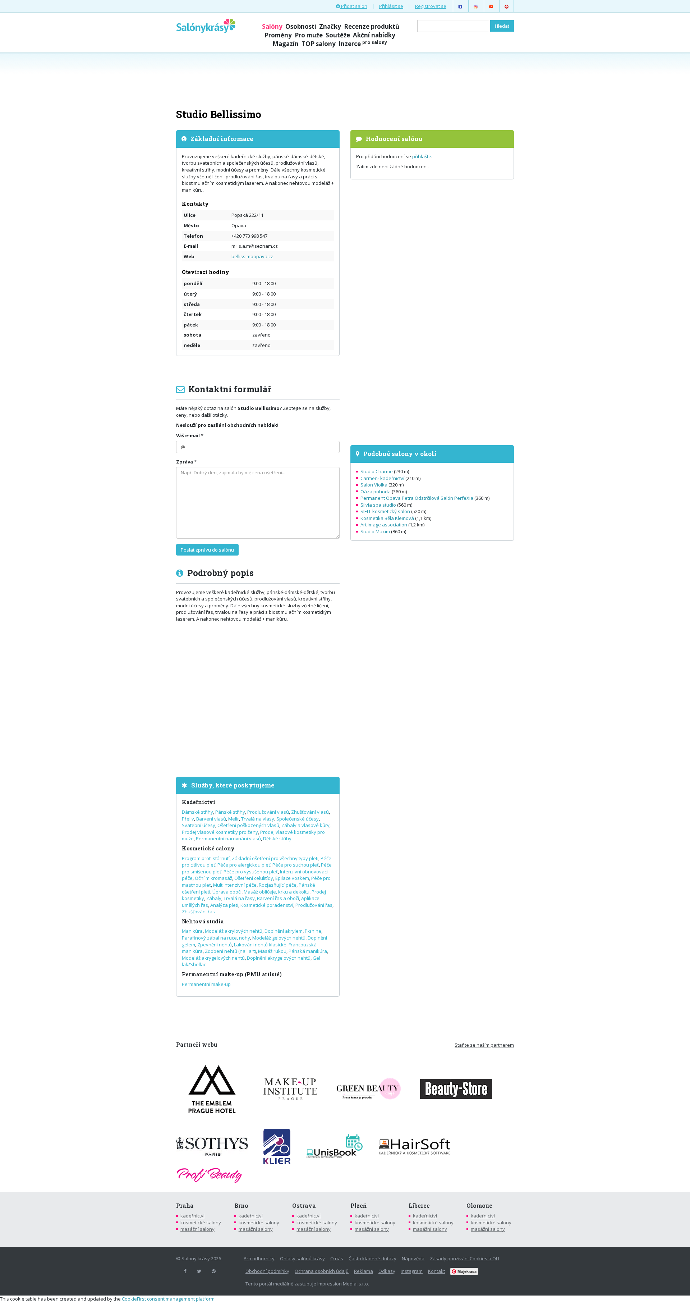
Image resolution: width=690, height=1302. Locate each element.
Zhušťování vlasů (310, 812)
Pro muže (309, 35)
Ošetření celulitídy (253, 878)
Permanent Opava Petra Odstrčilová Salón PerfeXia (416, 498)
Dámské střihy (197, 812)
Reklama (363, 1271)
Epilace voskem (292, 878)
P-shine (313, 931)
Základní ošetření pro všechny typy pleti (275, 858)
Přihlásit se (391, 6)
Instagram (412, 1271)
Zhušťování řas (198, 911)
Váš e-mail (188, 435)
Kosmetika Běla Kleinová (387, 518)
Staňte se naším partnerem (484, 1045)
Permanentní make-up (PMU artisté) (232, 974)
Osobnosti (300, 26)
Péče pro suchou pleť (295, 865)
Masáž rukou (272, 951)
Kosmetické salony (208, 848)
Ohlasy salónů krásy (302, 1258)
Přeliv (188, 819)
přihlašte (421, 156)
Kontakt (436, 1271)
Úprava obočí (227, 891)
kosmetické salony (200, 1222)
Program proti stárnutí (206, 858)
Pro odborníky (259, 1258)
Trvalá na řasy (239, 898)
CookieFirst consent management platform (168, 1299)
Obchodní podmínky (267, 1271)
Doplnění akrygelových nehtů (278, 958)
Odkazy (386, 1271)
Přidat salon (353, 6)
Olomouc (479, 1205)
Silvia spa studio (378, 505)
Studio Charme (376, 471)
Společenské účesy (297, 819)
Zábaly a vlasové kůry (305, 825)
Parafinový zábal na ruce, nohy (216, 938)
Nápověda (413, 1258)
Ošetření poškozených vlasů (248, 825)
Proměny (278, 35)
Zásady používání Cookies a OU (464, 1258)
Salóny (272, 26)
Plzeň (358, 1205)
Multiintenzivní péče (235, 885)
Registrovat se (430, 6)
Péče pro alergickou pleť (243, 865)
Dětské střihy (277, 838)
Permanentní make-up (206, 984)
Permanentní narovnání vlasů (228, 838)
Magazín (285, 44)
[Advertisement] (345, 80)
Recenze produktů (371, 26)
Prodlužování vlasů (268, 812)
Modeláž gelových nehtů (278, 938)
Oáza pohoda (375, 491)
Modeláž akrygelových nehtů (213, 958)
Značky (330, 26)
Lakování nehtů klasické (260, 944)
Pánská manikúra (308, 951)
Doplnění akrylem (283, 931)
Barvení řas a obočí (278, 898)
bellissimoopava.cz (252, 256)
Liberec (419, 1205)
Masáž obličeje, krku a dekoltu (276, 891)
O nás (336, 1258)
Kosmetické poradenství (266, 905)
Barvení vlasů (211, 819)
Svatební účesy (198, 825)
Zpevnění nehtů (214, 944)
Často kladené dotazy (372, 1258)
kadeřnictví (192, 1215)
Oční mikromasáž (213, 878)
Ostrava (304, 1205)
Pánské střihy (230, 812)
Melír (233, 819)
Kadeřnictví (198, 802)
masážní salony (197, 1229)
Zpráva (184, 461)
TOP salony (319, 44)
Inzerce (363, 44)
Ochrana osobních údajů (322, 1271)
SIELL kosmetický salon (385, 511)
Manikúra (192, 931)
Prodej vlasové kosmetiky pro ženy (220, 832)
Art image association (383, 524)
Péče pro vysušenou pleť (251, 871)
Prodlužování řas (313, 905)
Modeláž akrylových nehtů (233, 931)
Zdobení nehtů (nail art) (230, 951)
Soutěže (338, 35)
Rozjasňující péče (277, 885)
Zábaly (213, 898)
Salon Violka (373, 484)
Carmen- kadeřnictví (382, 478)
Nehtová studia (203, 921)
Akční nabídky (374, 35)
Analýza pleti (224, 905)
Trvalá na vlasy (257, 819)
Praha (185, 1205)
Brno (241, 1205)
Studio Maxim (375, 531)
